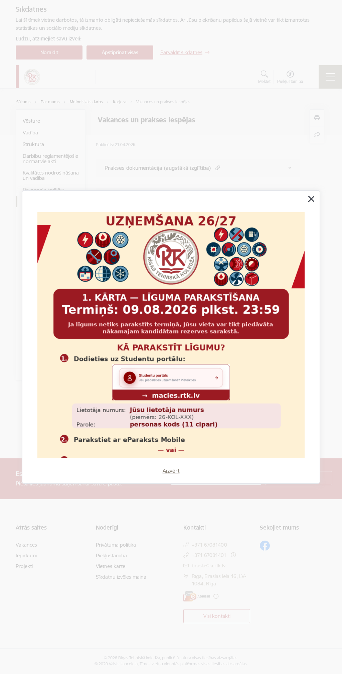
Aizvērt (171, 470)
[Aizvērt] (311, 199)
